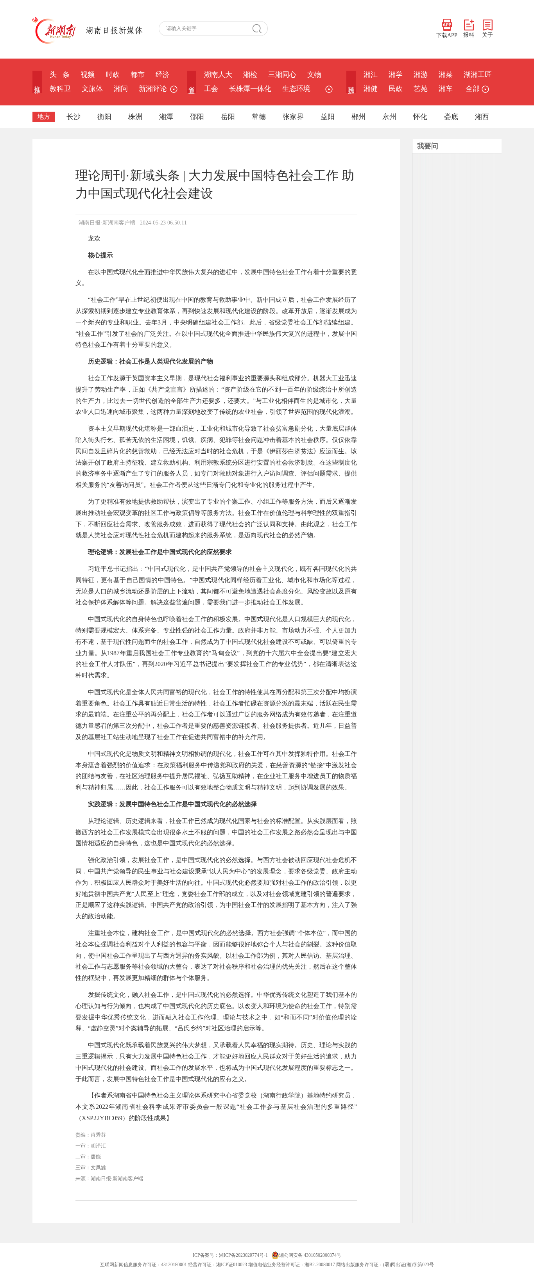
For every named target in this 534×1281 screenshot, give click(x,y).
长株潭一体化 (250, 89)
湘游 (421, 74)
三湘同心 (282, 74)
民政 (396, 89)
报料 (468, 35)
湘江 (371, 74)
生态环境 (296, 89)
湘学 (396, 74)
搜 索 (260, 28)
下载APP (446, 35)
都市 (138, 74)
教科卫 (60, 89)
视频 (88, 74)
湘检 (250, 74)
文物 (314, 74)
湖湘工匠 (478, 74)
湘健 (371, 89)
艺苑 (421, 89)
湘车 (446, 89)
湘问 (121, 89)
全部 (473, 89)
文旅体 (92, 89)
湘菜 (446, 74)
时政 (113, 74)
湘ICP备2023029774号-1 (243, 1255)
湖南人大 (218, 74)
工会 (211, 89)
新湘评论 (153, 89)
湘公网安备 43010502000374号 (310, 1255)
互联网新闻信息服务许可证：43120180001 (143, 1264)
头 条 (60, 74)
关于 (487, 35)
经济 (163, 74)
